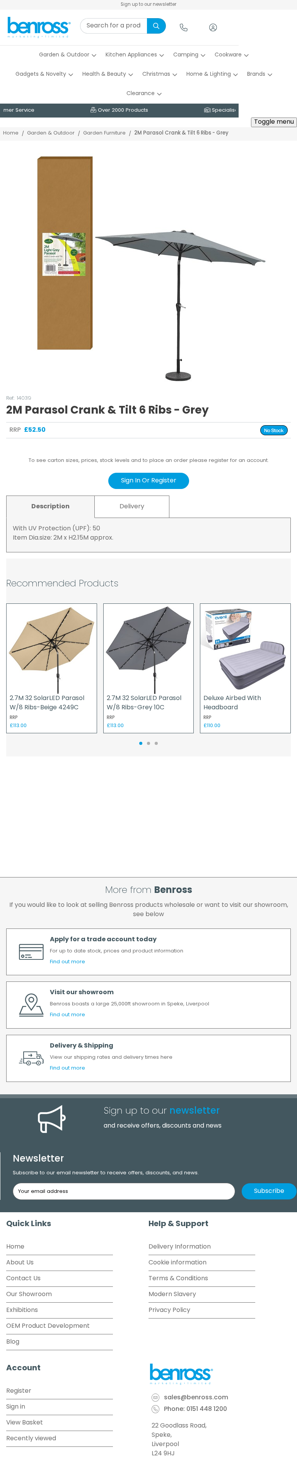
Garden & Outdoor (64, 55)
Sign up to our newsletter (148, 4)
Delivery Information (179, 1247)
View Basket (24, 1423)
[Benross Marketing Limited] (219, 1374)
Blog (12, 1342)
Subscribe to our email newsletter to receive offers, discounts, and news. (106, 1172)
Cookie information (177, 1263)
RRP (15, 430)
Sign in (15, 1407)
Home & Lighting (208, 74)
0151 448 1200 (206, 1409)
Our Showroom (29, 1294)
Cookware (228, 55)
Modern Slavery (172, 1294)
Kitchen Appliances (131, 55)
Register (18, 1391)
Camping (185, 55)
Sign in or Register (148, 481)
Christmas (156, 74)
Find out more (67, 961)
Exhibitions (22, 1310)
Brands (256, 74)
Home (11, 133)
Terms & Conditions (178, 1279)
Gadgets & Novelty (40, 74)
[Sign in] (213, 27)
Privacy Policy (169, 1310)
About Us (20, 1263)
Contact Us (23, 1279)
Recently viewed (31, 1439)
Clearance (140, 94)
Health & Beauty (104, 74)
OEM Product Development (48, 1326)
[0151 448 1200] (184, 27)
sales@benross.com (196, 1398)
